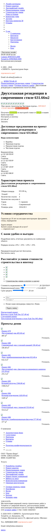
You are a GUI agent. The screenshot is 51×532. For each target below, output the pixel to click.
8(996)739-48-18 (10, 81)
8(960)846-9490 (11, 59)
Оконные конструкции (15, 483)
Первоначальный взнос (10, 288)
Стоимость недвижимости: (12, 285)
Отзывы (9, 23)
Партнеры (14, 42)
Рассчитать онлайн (9, 52)
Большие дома (11, 497)
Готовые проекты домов (25, 85)
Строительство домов (14, 12)
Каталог (9, 495)
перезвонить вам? (8, 73)
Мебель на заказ (12, 479)
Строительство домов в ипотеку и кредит (22, 281)
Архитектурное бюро (14, 433)
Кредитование (16, 40)
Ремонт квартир (12, 6)
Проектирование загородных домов (15, 83)
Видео (13, 46)
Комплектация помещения (16, 481)
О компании (15, 33)
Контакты (14, 36)
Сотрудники (11, 435)
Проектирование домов (15, 10)
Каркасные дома (12, 16)
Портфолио (10, 489)
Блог (12, 48)
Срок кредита (6, 291)
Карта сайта (8, 450)
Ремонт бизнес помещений (17, 476)
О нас (8, 31)
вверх (3, 530)
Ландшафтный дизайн (15, 8)
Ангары (9, 19)
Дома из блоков (12, 14)
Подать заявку (12, 308)
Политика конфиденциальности (19, 445)
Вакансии (14, 38)
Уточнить (45, 338)
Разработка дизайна (14, 466)
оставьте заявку (11, 510)
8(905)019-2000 (10, 57)
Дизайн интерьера (13, 4)
